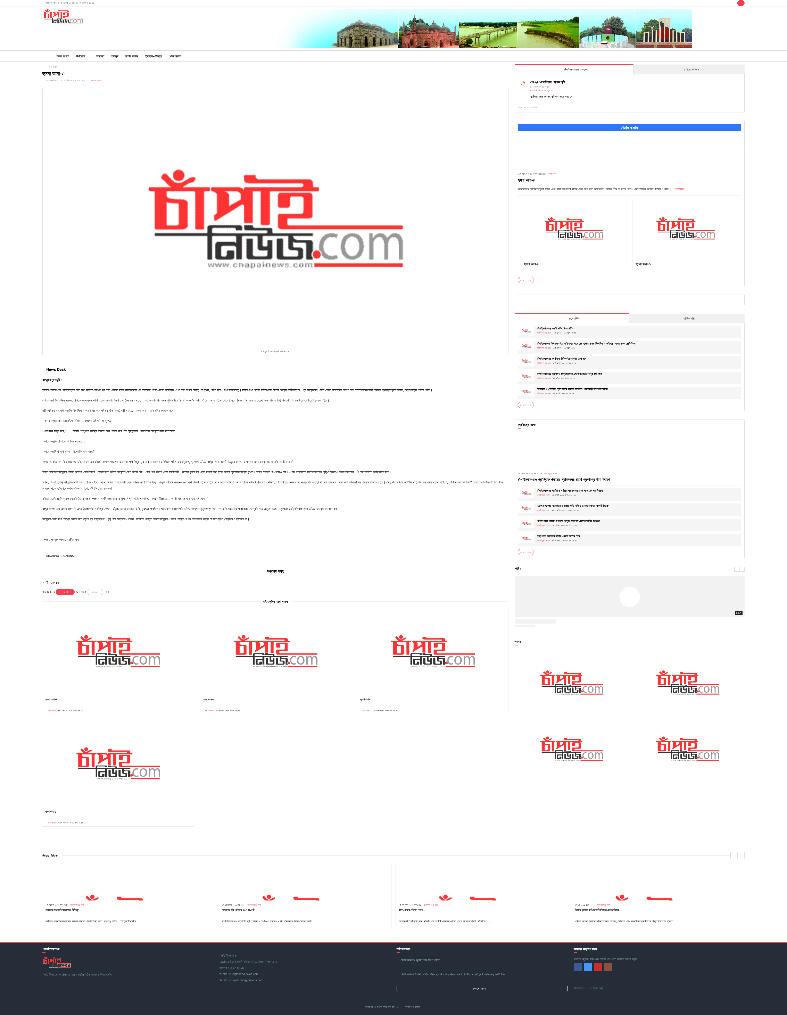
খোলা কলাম (175, 56)
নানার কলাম (131, 56)
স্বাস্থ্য (115, 56)
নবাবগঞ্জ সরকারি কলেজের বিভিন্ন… (63, 909)
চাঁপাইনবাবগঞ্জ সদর (544, 332)
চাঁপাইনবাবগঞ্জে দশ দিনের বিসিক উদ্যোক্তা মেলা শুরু (561, 358)
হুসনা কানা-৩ (209, 699)
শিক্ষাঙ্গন (100, 56)
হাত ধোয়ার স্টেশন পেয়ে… (412, 909)
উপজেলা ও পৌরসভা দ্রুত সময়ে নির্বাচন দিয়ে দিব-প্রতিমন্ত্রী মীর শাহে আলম (572, 389)
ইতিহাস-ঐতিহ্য (153, 56)
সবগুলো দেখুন (526, 405)
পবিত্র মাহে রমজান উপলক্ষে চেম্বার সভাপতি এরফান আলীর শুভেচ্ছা (568, 521)
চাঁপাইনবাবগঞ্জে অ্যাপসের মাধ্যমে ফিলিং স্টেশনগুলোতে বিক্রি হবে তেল (569, 374)
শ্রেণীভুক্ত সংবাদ (550, 473)
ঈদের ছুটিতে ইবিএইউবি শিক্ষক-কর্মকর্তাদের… (598, 909)
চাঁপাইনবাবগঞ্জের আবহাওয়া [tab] (576, 69)
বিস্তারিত (679, 189)
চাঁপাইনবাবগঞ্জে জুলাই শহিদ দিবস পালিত (555, 328)
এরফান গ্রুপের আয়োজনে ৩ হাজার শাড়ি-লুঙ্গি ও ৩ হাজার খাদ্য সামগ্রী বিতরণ (573, 506)
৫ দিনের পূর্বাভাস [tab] (691, 69)
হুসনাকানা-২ (365, 699)
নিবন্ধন (95, 592)
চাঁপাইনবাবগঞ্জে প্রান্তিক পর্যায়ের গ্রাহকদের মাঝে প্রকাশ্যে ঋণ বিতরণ (564, 479)
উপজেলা (80, 56)
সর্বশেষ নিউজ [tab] (574, 318)
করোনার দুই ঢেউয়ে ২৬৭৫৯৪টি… (240, 909)
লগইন (66, 592)
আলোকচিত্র (578, 988)
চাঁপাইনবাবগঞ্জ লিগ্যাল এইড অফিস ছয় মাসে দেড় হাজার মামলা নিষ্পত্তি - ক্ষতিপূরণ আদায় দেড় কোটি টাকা (586, 343)
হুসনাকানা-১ (50, 811)
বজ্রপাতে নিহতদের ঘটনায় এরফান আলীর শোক (558, 536)
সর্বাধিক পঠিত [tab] (689, 318)
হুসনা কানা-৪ (51, 699)
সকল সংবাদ (63, 56)
